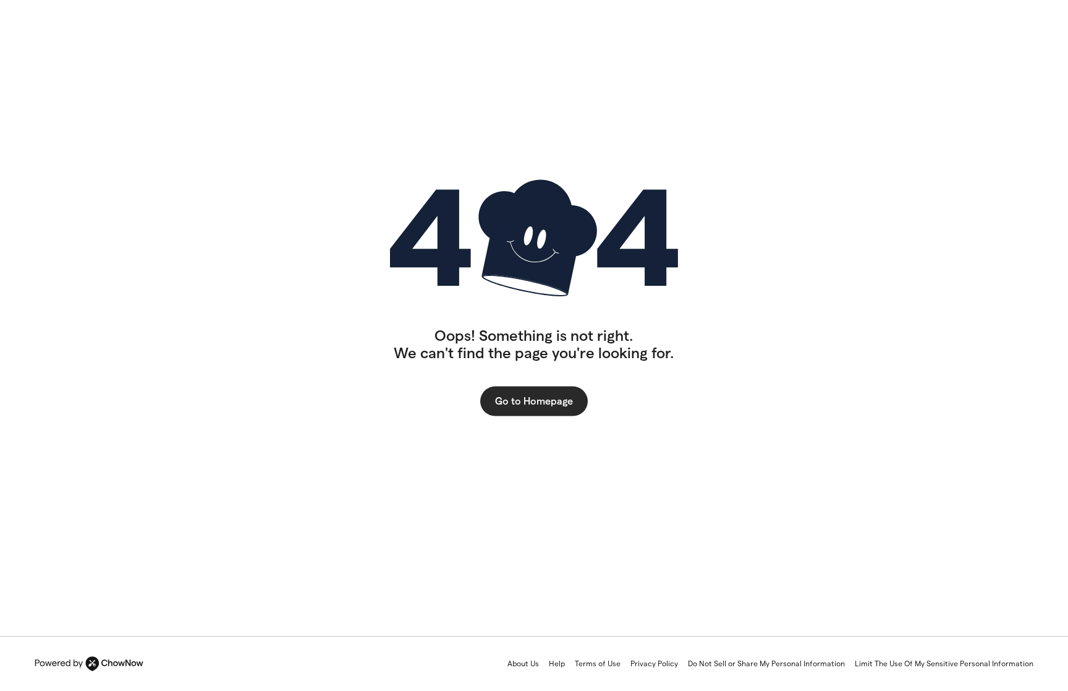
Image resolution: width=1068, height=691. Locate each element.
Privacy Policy (654, 663)
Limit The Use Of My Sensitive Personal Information (944, 663)
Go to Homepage (534, 401)
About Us (523, 663)
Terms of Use (598, 663)
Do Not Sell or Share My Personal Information (766, 663)
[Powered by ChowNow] (89, 663)
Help (557, 663)
